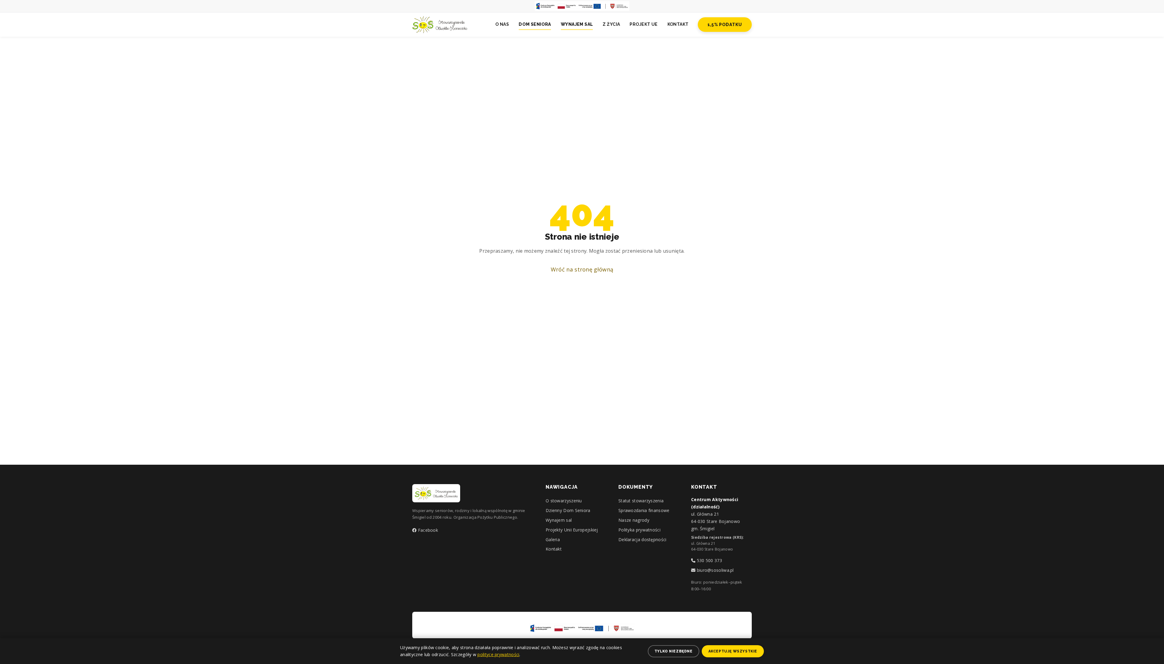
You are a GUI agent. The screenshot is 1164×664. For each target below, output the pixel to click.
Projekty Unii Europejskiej (572, 530)
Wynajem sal (577, 24)
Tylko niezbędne (673, 651)
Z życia (611, 24)
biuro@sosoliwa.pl (714, 570)
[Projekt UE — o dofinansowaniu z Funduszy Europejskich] (582, 6)
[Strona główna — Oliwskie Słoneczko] (439, 24)
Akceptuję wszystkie (732, 651)
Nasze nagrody (633, 520)
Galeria (553, 539)
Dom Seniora (535, 24)
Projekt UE (643, 24)
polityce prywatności (498, 654)
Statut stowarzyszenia (641, 501)
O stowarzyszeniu (564, 501)
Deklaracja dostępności (642, 539)
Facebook (427, 530)
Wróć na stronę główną (582, 269)
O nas (502, 24)
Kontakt (678, 24)
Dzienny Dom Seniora (568, 510)
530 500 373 (708, 560)
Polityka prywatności (639, 530)
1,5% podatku (724, 24)
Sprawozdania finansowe (644, 510)
